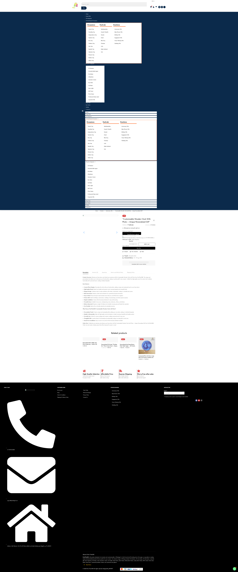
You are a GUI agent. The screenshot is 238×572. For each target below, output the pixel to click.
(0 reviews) (153, 225)
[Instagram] (201, 400)
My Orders (88, 203)
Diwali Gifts (88, 114)
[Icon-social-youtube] (164, 7)
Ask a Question (134, 251)
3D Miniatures (89, 116)
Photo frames (91, 94)
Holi (102, 52)
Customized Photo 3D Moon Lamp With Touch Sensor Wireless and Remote (146, 357)
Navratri (102, 35)
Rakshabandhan (104, 29)
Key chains (90, 82)
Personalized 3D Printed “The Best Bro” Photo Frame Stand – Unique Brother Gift (109, 346)
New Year (91, 46)
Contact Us (88, 207)
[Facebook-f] (159, 7)
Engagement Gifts (118, 37)
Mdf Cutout (90, 91)
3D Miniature (91, 68)
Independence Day (93, 35)
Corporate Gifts (91, 99)
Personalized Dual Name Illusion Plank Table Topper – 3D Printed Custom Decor (127, 346)
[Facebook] (196, 400)
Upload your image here (127, 231)
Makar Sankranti (104, 49)
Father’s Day (91, 60)
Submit (183, 391)
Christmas (103, 43)
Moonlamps (90, 74)
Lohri (102, 46)
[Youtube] (199, 400)
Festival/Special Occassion (91, 119)
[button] (156, 6)
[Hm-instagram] (162, 7)
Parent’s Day (91, 29)
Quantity (131, 241)
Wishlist (87, 205)
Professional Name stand (93, 97)
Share (142, 251)
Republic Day (91, 49)
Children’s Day (92, 43)
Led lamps (90, 85)
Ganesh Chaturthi (104, 32)
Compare (126, 251)
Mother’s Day (91, 57)
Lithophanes (90, 77)
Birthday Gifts (117, 35)
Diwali (102, 37)
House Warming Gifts (119, 40)
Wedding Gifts (118, 43)
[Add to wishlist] (153, 220)
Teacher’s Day (91, 37)
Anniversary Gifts (118, 29)
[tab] (85, 272)
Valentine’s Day (92, 52)
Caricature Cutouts (92, 79)
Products (102, 211)
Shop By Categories (90, 162)
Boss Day (91, 40)
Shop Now (88, 201)
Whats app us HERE (126, 239)
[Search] (84, 8)
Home (87, 112)
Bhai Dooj (103, 40)
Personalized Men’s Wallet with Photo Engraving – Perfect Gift (90, 343)
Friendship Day (92, 32)
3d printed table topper (93, 71)
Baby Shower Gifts (118, 32)
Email (165, 391)
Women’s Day (91, 55)
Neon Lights (91, 88)
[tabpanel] (119, 301)
